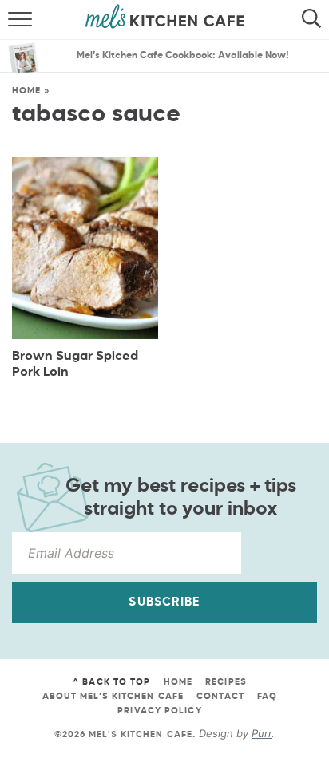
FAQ (267, 696)
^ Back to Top (111, 681)
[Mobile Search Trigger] (315, 20)
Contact (220, 696)
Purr (262, 733)
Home (26, 90)
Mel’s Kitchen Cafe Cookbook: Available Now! (183, 56)
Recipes (226, 681)
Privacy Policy (159, 710)
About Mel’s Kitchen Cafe (113, 696)
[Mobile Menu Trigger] (14, 20)
